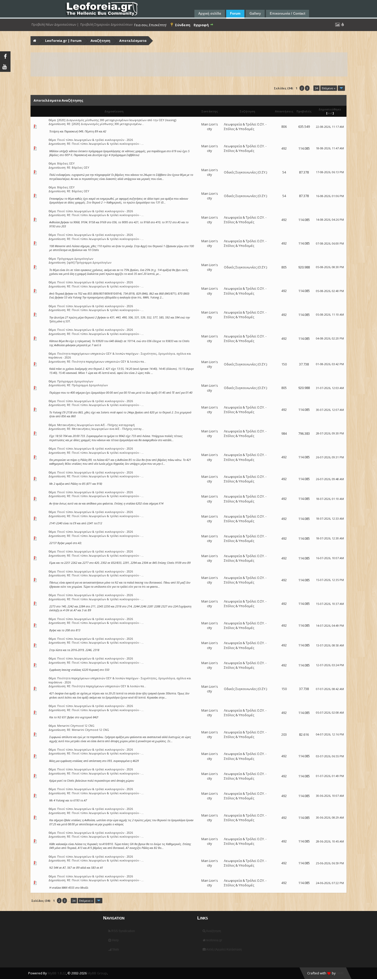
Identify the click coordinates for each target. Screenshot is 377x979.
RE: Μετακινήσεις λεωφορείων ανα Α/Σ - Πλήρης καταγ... (105, 429)
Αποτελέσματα (132, 40)
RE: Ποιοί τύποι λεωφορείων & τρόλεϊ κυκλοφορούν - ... (105, 144)
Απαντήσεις (284, 111)
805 (284, 267)
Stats (115, 949)
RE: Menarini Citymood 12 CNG (88, 730)
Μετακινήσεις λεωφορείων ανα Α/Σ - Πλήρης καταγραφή (96, 425)
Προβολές (304, 111)
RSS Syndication (123, 931)
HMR (340, 973)
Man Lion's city (209, 126)
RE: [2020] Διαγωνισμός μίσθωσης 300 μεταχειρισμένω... (105, 124)
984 (284, 433)
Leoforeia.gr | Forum (63, 40)
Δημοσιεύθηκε (330, 109)
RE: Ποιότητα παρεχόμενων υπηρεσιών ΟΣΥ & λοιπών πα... (106, 361)
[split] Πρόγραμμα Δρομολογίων (89, 262)
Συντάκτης (209, 111)
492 (284, 148)
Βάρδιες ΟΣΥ (66, 163)
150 (284, 364)
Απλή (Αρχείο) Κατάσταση (224, 949)
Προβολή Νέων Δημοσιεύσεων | (55, 25)
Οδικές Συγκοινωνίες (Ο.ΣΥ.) (245, 172)
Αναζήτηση (100, 40)
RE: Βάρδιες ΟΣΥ (78, 167)
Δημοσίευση (114, 111)
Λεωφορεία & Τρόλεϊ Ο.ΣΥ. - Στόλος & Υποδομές (245, 126)
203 (284, 734)
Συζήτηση (247, 111)
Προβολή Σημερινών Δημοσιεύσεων (106, 25)
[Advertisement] (185, 64)
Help (115, 940)
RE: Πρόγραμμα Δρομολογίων (87, 385)
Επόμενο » (328, 88)
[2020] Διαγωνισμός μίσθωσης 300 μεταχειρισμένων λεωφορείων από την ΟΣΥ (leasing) (116, 120)
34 (316, 88)
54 (284, 172)
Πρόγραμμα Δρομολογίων (75, 258)
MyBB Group (97, 973)
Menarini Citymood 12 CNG (75, 726)
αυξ (330, 113)
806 (284, 126)
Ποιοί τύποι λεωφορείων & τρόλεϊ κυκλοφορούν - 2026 (95, 140)
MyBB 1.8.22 (57, 973)
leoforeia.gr (213, 940)
